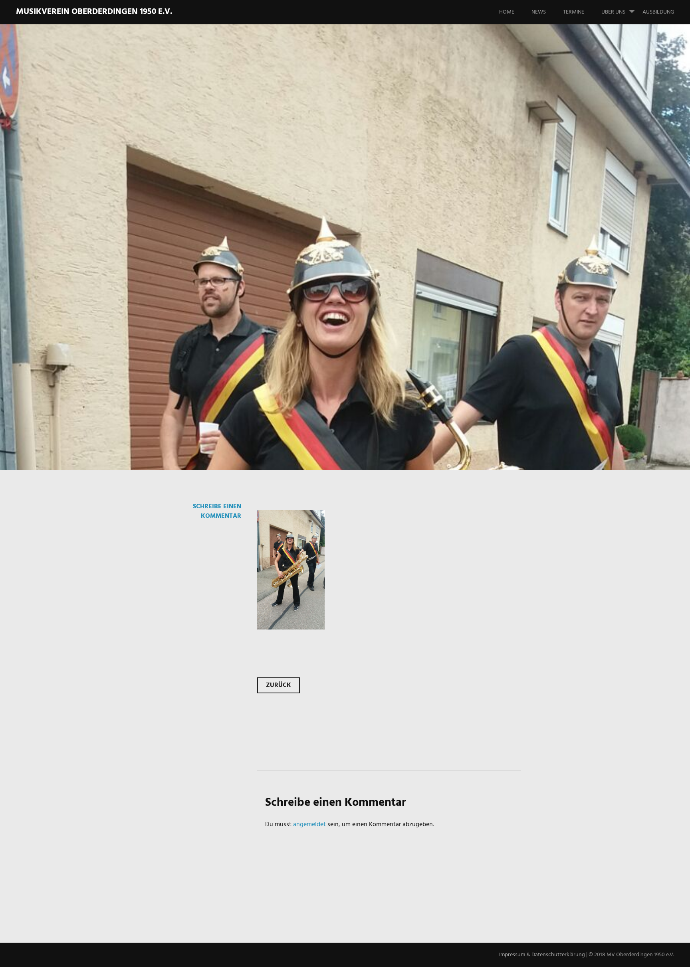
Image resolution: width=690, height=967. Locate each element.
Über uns (613, 12)
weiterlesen (132, 277)
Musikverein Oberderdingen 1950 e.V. (94, 12)
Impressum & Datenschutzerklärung (542, 954)
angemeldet (309, 824)
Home (506, 12)
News (538, 12)
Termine (573, 12)
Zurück (278, 685)
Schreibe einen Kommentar (217, 511)
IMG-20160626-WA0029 (235, 243)
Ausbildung (658, 12)
